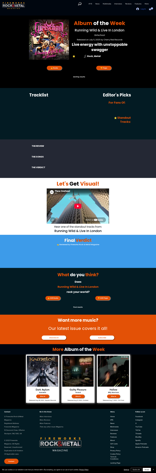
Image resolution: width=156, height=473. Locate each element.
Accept (147, 470)
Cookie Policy (115, 454)
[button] (80, 3)
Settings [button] (126, 470)
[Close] (153, 469)
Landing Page (115, 463)
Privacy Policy (84, 470)
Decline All (136, 470)
